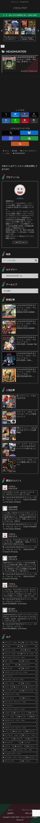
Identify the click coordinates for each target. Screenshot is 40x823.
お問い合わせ (29, 813)
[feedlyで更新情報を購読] (29, 138)
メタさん (20, 198)
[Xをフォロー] (11, 133)
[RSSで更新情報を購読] (20, 144)
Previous (2, 31)
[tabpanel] (11, 30)
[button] (33, 120)
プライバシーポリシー (29, 810)
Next (38, 31)
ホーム (10, 810)
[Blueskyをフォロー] (29, 133)
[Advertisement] (20, 91)
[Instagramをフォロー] (11, 138)
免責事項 (10, 813)
